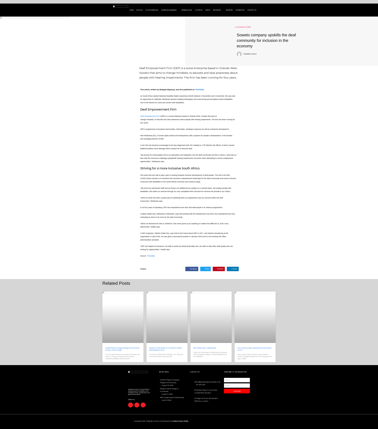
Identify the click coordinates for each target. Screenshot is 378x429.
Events (207, 10)
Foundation (240, 10)
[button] (191, 269)
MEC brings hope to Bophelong (204, 348)
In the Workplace (152, 10)
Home (132, 10)
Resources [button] (217, 10)
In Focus (140, 10)
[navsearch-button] (266, 10)
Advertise (229, 10)
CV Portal (198, 10)
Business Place (187, 10)
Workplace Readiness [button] (169, 10)
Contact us (251, 10)
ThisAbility (199, 90)
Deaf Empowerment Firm (150, 116)
